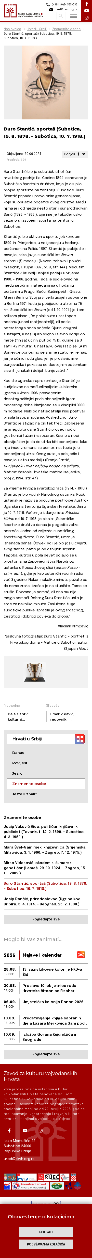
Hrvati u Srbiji (37, 29)
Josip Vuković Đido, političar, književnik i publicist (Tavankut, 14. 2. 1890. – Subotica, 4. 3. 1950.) (44, 832)
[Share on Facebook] (78, 154)
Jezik (17, 773)
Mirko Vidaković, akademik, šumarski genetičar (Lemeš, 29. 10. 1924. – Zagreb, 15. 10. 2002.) (45, 868)
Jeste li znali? (24, 794)
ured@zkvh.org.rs (19, 1159)
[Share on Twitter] (83, 154)
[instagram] (42, 1131)
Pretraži (60, 16)
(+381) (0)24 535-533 (64, 4)
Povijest (19, 763)
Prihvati (46, 1232)
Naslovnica (12, 29)
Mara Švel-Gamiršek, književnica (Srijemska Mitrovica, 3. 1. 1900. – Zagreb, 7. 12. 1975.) (45, 850)
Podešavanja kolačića (46, 1244)
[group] (34, 672)
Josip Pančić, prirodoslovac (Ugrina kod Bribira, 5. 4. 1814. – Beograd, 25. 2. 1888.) (42, 901)
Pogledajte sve (46, 919)
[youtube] (26, 1131)
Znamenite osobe (66, 29)
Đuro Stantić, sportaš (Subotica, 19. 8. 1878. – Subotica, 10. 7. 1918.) (45, 886)
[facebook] (11, 1131)
